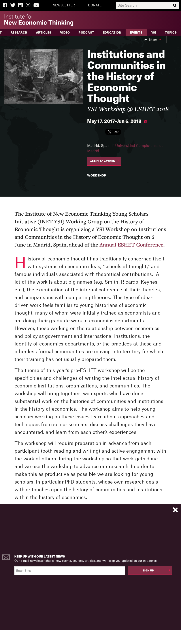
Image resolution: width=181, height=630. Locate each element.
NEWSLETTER (64, 5)
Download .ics (145, 122)
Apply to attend (102, 161)
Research (19, 32)
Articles (43, 32)
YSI (153, 32)
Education (112, 32)
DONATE (95, 5)
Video (65, 32)
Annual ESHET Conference (131, 244)
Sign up (148, 570)
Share (153, 39)
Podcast (86, 32)
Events (136, 32)
